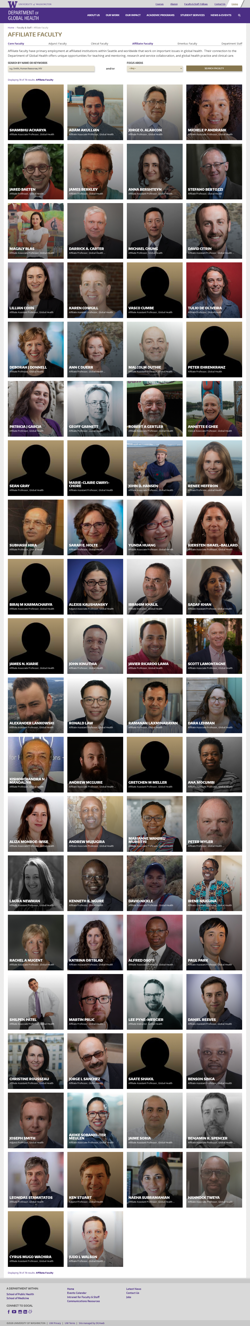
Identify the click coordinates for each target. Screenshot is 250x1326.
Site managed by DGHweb (92, 1323)
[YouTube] (14, 1312)
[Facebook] (9, 1312)
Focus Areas (135, 62)
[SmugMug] (31, 1312)
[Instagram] (20, 1312)
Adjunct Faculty (57, 43)
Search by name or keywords (27, 62)
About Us (93, 15)
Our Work (112, 15)
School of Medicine (18, 1298)
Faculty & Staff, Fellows (196, 4)
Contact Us (219, 4)
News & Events (221, 15)
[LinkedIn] (25, 1312)
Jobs (128, 1297)
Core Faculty (16, 43)
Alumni (174, 4)
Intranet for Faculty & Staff (83, 1297)
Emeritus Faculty (187, 43)
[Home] (23, 15)
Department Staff (231, 43)
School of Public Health (20, 1294)
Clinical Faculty (99, 43)
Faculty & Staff (24, 27)
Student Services (192, 15)
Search (239, 15)
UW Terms (70, 1323)
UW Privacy (55, 1323)
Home (11, 27)
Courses (160, 4)
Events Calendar (77, 1292)
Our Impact (133, 15)
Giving (235, 4)
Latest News (133, 1288)
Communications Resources (83, 1301)
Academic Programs (160, 15)
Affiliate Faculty (142, 43)
